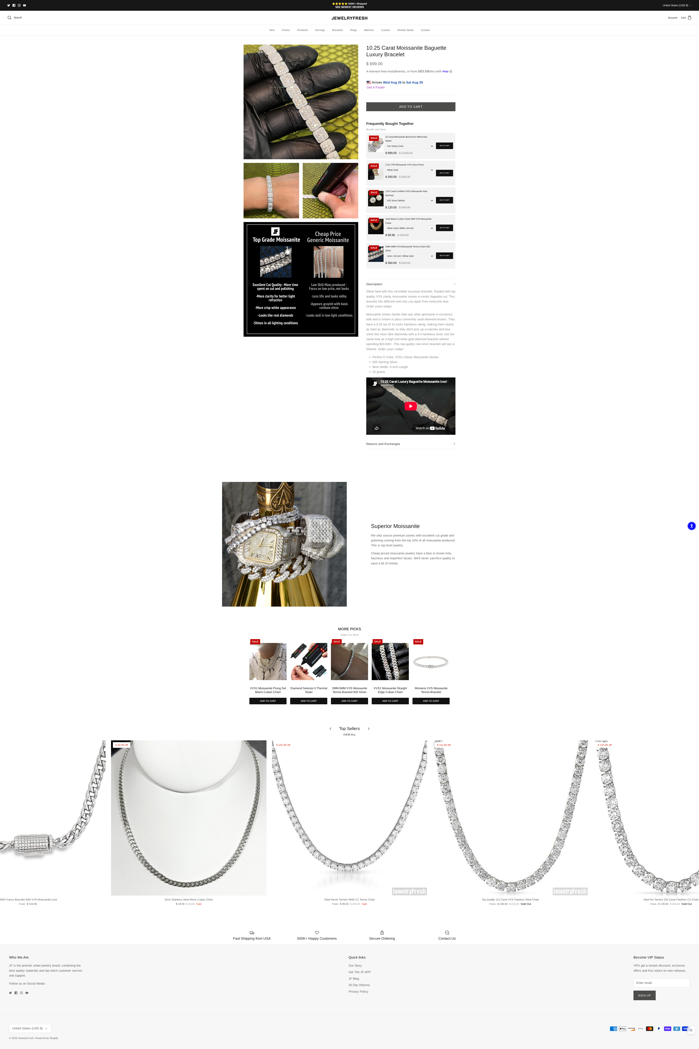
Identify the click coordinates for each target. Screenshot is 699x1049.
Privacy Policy (358, 991)
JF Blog (354, 978)
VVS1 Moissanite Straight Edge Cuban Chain (390, 690)
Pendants (302, 30)
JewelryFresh (26, 1038)
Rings (353, 30)
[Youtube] (24, 5)
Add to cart (444, 146)
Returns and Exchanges (383, 444)
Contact (425, 30)
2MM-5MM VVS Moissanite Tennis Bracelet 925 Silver (349, 690)
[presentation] (245, 666)
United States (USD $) (675, 5)
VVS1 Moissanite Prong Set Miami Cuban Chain (268, 690)
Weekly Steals (405, 30)
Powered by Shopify (46, 1038)
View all (349, 734)
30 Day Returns (359, 985)
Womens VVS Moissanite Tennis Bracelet (431, 690)
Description (374, 284)
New (272, 30)
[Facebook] (14, 5)
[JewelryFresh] (349, 17)
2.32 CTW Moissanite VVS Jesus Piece (404, 164)
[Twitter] (8, 5)
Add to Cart (410, 106)
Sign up (644, 995)
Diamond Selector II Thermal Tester (308, 690)
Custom (385, 30)
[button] (691, 526)
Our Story (355, 965)
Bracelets (337, 30)
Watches (369, 30)
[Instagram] (19, 5)
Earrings (320, 30)
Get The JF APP (360, 972)
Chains (286, 30)
